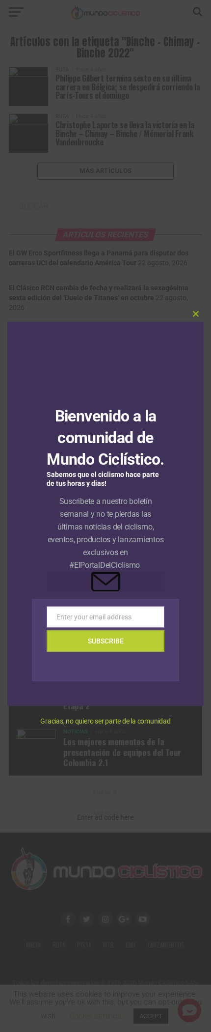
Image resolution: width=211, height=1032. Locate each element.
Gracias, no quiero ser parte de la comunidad (105, 721)
